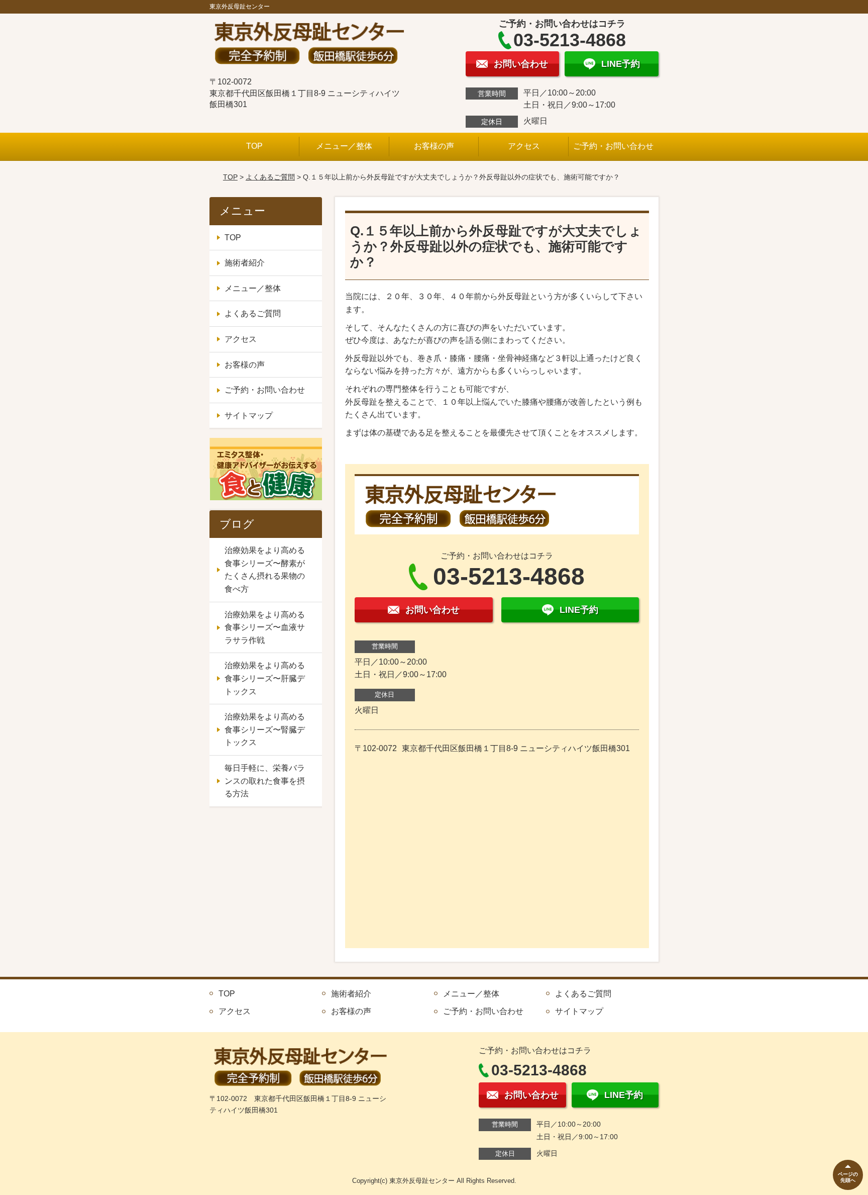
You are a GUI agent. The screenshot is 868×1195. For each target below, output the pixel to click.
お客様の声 (434, 146)
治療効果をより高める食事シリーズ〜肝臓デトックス (265, 678)
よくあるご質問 (270, 177)
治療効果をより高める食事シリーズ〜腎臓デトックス (265, 729)
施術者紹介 (245, 262)
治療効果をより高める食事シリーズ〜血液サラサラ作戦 (265, 627)
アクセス (524, 146)
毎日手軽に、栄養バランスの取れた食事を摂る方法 (265, 781)
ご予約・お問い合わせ (613, 146)
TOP (254, 146)
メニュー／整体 (344, 146)
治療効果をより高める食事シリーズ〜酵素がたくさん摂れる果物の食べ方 (265, 569)
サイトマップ (249, 415)
